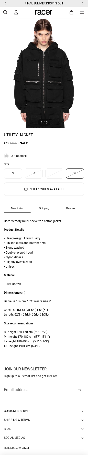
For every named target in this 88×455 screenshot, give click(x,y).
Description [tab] (17, 208)
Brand (8, 429)
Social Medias (14, 438)
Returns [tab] (70, 208)
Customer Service (17, 411)
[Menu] (82, 12)
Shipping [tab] (44, 208)
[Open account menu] (16, 12)
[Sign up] (79, 389)
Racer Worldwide (21, 448)
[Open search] (5, 12)
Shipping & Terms (17, 420)
